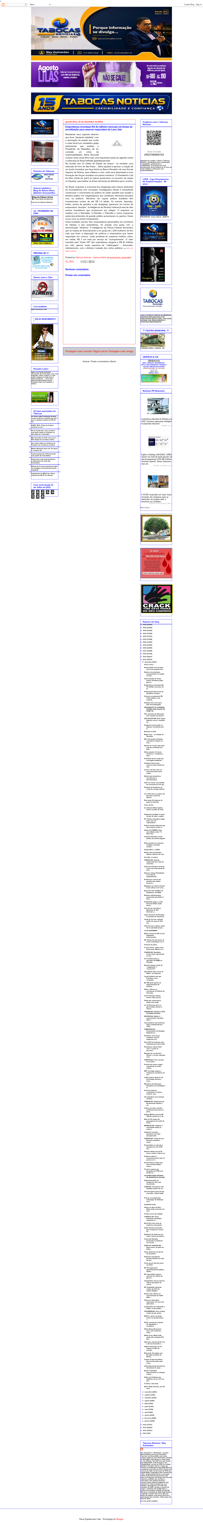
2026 (145, 624)
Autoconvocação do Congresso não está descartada (152, 1182)
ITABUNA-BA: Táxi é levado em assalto (154, 1060)
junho (147, 1406)
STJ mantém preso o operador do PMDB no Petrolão (153, 960)
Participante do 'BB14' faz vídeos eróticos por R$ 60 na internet (43, 474)
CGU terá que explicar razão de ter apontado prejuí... (154, 927)
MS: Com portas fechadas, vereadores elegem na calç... (153, 740)
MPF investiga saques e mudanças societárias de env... (154, 1072)
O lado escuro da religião (153, 1214)
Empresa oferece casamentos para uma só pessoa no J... (154, 1158)
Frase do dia (148, 805)
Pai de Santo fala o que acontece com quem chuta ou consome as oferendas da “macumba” (43, 432)
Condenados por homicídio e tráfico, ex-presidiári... (154, 1307)
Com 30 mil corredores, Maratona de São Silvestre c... (152, 910)
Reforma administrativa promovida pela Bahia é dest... (154, 897)
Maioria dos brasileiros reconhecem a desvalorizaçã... (152, 778)
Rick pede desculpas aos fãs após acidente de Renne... (153, 1354)
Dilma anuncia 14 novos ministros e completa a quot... (153, 753)
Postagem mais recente (78, 351)
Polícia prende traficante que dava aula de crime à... (154, 826)
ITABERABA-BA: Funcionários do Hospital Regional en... (154, 1031)
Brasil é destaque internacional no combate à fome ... (154, 1372)
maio (147, 1409)
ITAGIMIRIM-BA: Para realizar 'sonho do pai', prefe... (154, 1312)
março (147, 1415)
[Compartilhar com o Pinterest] (93, 261)
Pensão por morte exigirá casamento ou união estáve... (153, 1066)
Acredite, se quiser (151, 857)
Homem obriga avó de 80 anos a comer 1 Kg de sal (154, 1152)
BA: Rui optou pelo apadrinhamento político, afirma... (154, 1269)
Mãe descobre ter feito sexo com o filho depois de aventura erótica (43, 438)
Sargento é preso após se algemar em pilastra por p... (154, 726)
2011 (145, 1430)
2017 (145, 651)
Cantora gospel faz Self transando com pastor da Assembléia (43, 454)
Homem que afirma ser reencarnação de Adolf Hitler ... (153, 1295)
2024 (145, 630)
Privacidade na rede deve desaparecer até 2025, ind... (153, 1146)
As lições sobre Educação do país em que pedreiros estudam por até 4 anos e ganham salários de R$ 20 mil (44, 419)
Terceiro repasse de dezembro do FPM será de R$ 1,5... (153, 1171)
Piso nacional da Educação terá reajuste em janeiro (154, 715)
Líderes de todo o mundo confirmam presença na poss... (154, 1109)
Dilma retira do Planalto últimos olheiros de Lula (154, 853)
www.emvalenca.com (39, 309)
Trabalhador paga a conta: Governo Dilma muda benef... (153, 903)
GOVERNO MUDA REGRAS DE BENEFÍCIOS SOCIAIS (154, 1176)
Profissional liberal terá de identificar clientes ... (153, 692)
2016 (145, 653)
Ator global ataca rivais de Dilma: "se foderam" (153, 972)
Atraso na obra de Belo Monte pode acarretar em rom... (154, 1209)
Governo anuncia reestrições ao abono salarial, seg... (153, 1092)
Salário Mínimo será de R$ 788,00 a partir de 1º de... (154, 1115)
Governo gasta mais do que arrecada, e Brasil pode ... (154, 1193)
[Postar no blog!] (84, 261)
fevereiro (148, 1418)
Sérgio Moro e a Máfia (152, 849)
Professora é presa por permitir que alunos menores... (152, 881)
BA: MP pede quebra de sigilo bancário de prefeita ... (152, 984)
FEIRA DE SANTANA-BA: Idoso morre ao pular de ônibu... (154, 1247)
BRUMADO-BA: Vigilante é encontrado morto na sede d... (153, 1127)
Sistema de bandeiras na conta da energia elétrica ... (154, 789)
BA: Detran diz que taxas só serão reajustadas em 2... (154, 941)
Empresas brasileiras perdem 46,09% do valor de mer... (154, 1258)
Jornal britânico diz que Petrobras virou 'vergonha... (152, 978)
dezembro (148, 662)
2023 (145, 633)
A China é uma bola (151, 1383)
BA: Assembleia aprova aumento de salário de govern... (153, 1276)
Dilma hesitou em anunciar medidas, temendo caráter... (154, 844)
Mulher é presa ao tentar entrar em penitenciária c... (153, 1317)
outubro (148, 1395)
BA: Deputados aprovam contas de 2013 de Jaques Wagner (153, 1289)
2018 (145, 648)
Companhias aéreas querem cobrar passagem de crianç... (154, 1282)
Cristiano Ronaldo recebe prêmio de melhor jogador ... (154, 838)
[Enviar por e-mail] (81, 261)
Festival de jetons (150, 945)
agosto (147, 1401)
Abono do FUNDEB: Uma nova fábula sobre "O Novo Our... (153, 832)
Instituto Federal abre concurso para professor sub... (154, 765)
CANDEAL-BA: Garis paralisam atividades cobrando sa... (153, 1218)
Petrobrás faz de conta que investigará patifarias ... (154, 759)
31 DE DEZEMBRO (150, 930)
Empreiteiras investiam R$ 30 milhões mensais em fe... (154, 686)
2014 (145, 659)
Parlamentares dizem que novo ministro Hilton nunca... (153, 1164)
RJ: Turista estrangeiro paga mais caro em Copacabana (154, 820)
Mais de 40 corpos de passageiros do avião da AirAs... (154, 1121)
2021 (145, 639)
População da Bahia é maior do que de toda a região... (154, 815)
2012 (145, 1427)
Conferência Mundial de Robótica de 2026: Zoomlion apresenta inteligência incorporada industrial (157, 421)
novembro (148, 1392)
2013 (145, 1424)
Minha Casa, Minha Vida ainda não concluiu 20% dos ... (154, 1337)
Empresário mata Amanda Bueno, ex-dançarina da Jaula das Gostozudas (43, 461)
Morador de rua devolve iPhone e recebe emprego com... (154, 1055)
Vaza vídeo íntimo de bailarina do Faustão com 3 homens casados (43, 444)
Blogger (119, 1519)
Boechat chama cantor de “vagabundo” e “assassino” (153, 967)
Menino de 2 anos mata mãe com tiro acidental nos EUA (154, 747)
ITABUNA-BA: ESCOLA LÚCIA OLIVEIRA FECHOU (154, 1012)
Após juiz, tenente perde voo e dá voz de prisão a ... (154, 1343)
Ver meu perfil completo (149, 1501)
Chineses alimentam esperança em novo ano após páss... (154, 1302)
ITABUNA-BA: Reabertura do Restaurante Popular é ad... (154, 1103)
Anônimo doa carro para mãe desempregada (153, 703)
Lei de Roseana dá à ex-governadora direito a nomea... (153, 1006)
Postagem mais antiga (120, 351)
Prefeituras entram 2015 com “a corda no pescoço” (153, 1048)
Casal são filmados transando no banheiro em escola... (153, 1240)
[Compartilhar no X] (87, 261)
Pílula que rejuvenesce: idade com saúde (152, 1001)
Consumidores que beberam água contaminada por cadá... (154, 1024)
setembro (148, 1398)
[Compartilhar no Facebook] (90, 261)
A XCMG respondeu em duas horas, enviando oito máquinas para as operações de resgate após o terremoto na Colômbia (156, 498)
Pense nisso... (149, 664)
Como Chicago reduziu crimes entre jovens (152, 996)
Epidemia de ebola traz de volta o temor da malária (154, 1235)
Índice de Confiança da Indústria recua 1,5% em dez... (154, 1379)
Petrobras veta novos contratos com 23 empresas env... (152, 1037)
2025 (145, 627)
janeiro (147, 1421)
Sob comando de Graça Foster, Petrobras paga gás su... (153, 680)
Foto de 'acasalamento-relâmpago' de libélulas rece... (153, 1199)
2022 (145, 636)
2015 (145, 656)
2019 (145, 645)
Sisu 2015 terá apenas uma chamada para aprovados (154, 1043)
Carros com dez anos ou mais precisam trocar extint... (153, 771)
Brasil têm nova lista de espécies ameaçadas (153, 1224)
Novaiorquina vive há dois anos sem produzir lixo (153, 668)
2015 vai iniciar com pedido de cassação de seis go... (154, 783)
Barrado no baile (150, 731)
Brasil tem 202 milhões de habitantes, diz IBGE (153, 891)
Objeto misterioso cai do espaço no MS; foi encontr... (153, 1348)
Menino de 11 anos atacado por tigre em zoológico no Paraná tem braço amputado (44, 468)
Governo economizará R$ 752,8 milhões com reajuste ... (153, 698)
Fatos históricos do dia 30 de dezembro (153, 1253)
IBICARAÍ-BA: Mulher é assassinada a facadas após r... (153, 1018)
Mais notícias (144, 507)
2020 (145, 642)
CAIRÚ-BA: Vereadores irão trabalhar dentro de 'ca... (154, 1187)
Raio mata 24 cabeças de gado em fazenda (153, 801)
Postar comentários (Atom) (103, 361)
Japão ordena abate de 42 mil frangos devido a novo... (153, 1079)
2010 (145, 1433)
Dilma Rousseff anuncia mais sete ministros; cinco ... (152, 1330)
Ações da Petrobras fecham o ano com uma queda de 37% (154, 868)
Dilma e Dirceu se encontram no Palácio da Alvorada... (154, 991)
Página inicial (100, 351)
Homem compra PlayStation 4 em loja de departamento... (154, 874)
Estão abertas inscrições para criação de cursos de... (153, 1229)
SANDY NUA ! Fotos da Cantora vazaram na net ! (42, 426)
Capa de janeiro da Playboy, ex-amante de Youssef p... (154, 915)
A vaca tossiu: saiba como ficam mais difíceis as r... (154, 948)
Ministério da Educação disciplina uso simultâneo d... (154, 1085)
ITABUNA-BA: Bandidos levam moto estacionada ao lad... (154, 954)
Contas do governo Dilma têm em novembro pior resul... (153, 1361)
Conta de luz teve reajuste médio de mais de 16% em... (153, 921)
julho (147, 1403)
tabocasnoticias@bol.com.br (41, 380)
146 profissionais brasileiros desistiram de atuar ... (154, 1367)
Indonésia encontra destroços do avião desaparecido (152, 1134)
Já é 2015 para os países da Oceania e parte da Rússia (154, 795)
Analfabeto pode (150, 1204)
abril (146, 1412)
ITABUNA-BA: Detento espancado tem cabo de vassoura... (154, 861)
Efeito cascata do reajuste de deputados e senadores (153, 1324)
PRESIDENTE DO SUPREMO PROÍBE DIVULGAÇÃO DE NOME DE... (154, 709)
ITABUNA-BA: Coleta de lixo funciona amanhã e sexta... (154, 1140)
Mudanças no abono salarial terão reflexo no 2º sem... (154, 887)
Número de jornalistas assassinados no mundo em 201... (154, 674)
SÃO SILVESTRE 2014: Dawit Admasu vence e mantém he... (154, 720)
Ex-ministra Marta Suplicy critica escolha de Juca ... (153, 809)
